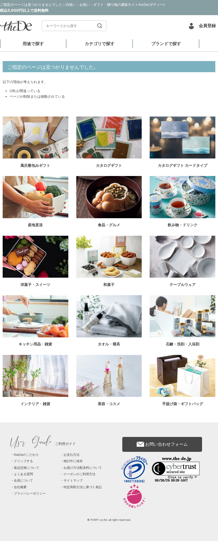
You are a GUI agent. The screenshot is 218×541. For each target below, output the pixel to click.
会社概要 (20, 487)
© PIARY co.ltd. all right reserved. (109, 520)
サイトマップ (73, 480)
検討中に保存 (73, 461)
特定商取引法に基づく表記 (83, 487)
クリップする (23, 461)
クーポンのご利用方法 (79, 474)
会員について (23, 480)
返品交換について (26, 468)
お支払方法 (71, 455)
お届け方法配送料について (83, 468)
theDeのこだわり (26, 455)
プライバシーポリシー (30, 493)
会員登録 (207, 25)
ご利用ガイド (43, 443)
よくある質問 (23, 474)
